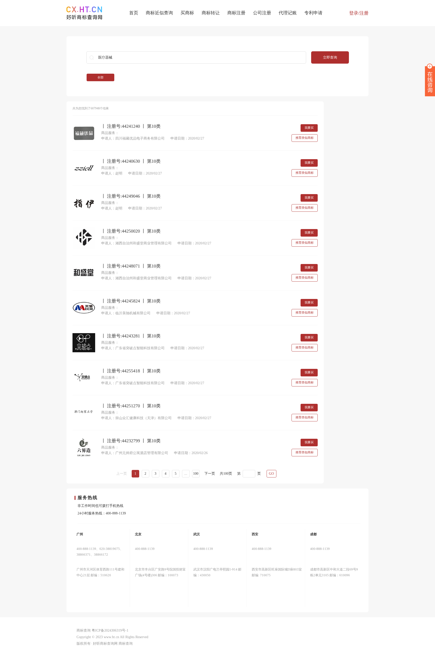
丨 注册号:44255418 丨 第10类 (131, 371)
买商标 (187, 12)
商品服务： (110, 133)
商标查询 (126, 643)
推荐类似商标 (305, 138)
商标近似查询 (159, 12)
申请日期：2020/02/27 (187, 138)
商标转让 (211, 12)
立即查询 (330, 57)
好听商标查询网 (105, 643)
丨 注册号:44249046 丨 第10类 (131, 196)
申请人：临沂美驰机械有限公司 (126, 313)
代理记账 (288, 12)
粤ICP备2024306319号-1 (110, 630)
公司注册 (262, 12)
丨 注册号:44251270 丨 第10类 (131, 406)
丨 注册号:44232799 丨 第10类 (131, 441)
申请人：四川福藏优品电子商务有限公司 (133, 138)
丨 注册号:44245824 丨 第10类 (131, 301)
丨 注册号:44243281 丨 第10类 (131, 336)
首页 (133, 12)
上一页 (121, 473)
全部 (100, 77)
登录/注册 (359, 13)
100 (195, 473)
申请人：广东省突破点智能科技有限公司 (133, 348)
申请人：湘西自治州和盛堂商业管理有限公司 (136, 243)
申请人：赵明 (111, 173)
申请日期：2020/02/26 (191, 453)
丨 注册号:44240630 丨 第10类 (131, 161)
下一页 (209, 473)
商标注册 (236, 12)
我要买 (309, 127)
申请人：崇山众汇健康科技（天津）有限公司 (136, 418)
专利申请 (313, 12)
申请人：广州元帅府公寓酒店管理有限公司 (134, 453)
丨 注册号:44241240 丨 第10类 (131, 126)
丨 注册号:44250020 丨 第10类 (131, 231)
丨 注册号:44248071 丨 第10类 (131, 266)
